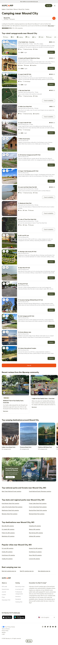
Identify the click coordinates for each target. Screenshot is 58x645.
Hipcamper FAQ (6, 600)
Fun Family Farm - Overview (46, 398)
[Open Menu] (54, 5)
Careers (4, 594)
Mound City (21, 9)
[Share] (7, 41)
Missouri (16, 9)
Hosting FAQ (18, 602)
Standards (18, 599)
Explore (3, 9)
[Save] (3, 41)
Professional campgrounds (19, 593)
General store (5, 589)
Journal (4, 592)
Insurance (18, 596)
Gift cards (4, 586)
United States (9, 9)
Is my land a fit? (19, 589)
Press (3, 597)
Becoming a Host (19, 586)
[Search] (54, 18)
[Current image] (7, 53)
